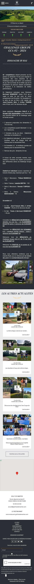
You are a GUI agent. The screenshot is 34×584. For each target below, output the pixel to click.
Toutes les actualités (17, 454)
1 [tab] (5, 282)
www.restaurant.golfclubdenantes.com (17, 514)
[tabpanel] (17, 272)
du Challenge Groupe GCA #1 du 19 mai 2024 (17, 239)
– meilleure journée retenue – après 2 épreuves (17, 231)
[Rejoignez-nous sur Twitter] (18, 541)
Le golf (17, 522)
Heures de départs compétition (18, 26)
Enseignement (17, 526)
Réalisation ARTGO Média (17, 581)
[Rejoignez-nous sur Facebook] (12, 541)
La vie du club (17, 528)
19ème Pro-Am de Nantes (9, 44)
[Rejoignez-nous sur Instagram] (15, 541)
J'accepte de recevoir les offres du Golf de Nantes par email (15, 556)
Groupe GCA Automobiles (12, 113)
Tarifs (17, 524)
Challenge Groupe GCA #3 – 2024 (23, 45)
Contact (17, 531)
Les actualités (17, 529)
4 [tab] (20, 282)
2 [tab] (10, 282)
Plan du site (22, 579)
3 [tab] (15, 282)
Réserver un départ (17, 23)
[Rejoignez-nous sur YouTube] (21, 541)
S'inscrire (6, 575)
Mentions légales (13, 579)
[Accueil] (17, 3)
